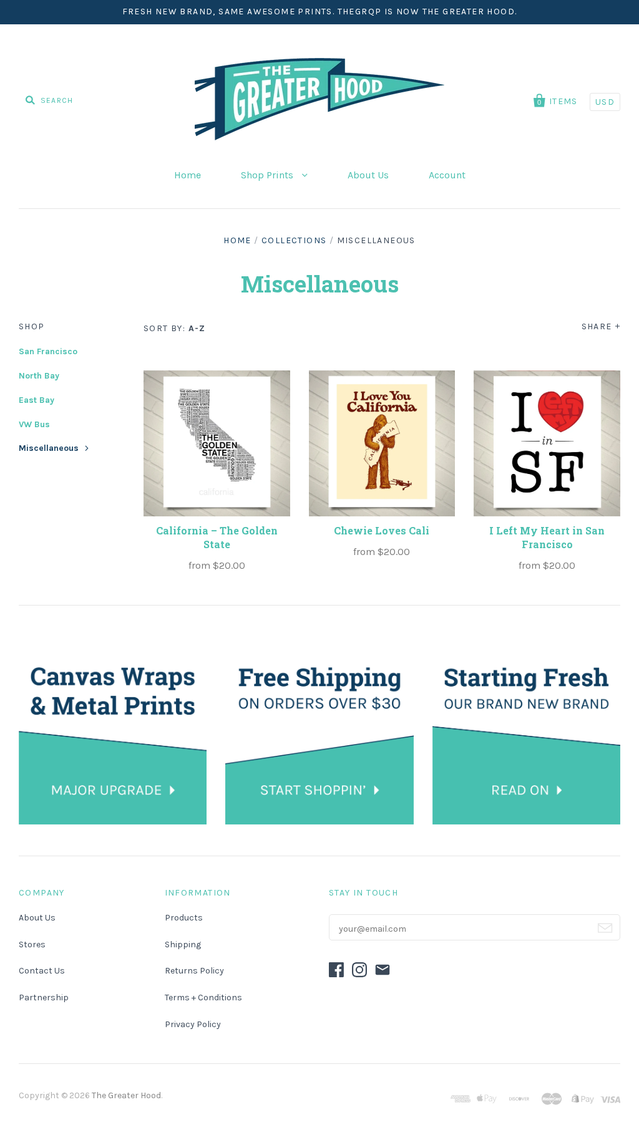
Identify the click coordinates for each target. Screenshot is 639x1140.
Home (187, 175)
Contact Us (42, 970)
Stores (32, 944)
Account (447, 175)
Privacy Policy (193, 1024)
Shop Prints (268, 175)
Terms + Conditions (203, 997)
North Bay (39, 375)
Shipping (183, 944)
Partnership (44, 997)
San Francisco (48, 351)
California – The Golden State (217, 537)
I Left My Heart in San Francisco (547, 537)
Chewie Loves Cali (381, 530)
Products (184, 917)
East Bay (36, 400)
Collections (293, 240)
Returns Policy (194, 970)
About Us (368, 175)
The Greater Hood (126, 1095)
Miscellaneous (49, 448)
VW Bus (34, 424)
